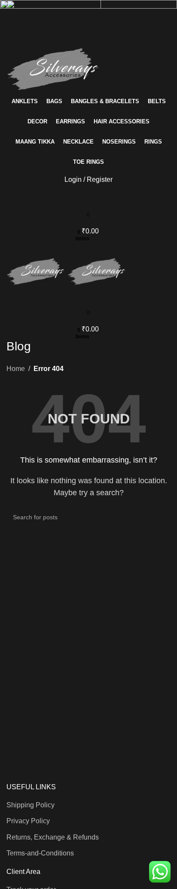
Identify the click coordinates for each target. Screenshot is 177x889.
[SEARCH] (161, 517)
